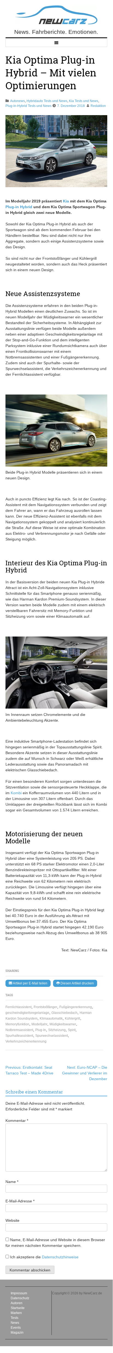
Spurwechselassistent (51, 1036)
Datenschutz (20, 1298)
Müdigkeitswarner (63, 1024)
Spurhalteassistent (19, 1036)
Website (12, 1220)
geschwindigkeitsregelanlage (27, 1013)
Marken (16, 1313)
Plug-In (40, 1030)
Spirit (72, 1030)
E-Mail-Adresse (19, 1201)
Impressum (19, 1293)
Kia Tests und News (83, 101)
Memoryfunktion (17, 1024)
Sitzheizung (57, 1030)
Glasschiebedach (64, 1013)
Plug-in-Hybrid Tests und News (28, 106)
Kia (66, 201)
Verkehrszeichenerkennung (26, 1041)
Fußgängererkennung (75, 1007)
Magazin (17, 1332)
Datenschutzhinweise (60, 1257)
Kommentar (16, 1120)
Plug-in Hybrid (18, 207)
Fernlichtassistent (18, 1007)
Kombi (16, 793)
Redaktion (98, 106)
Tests (14, 1318)
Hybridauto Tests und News (47, 101)
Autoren (16, 1303)
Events (16, 1328)
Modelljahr (39, 1024)
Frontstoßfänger (45, 1007)
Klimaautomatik (51, 1018)
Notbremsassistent (19, 1030)
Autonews (17, 101)
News (15, 1323)
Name (11, 1181)
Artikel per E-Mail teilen (29, 983)
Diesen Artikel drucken (77, 983)
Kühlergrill (72, 1018)
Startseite (18, 1308)
